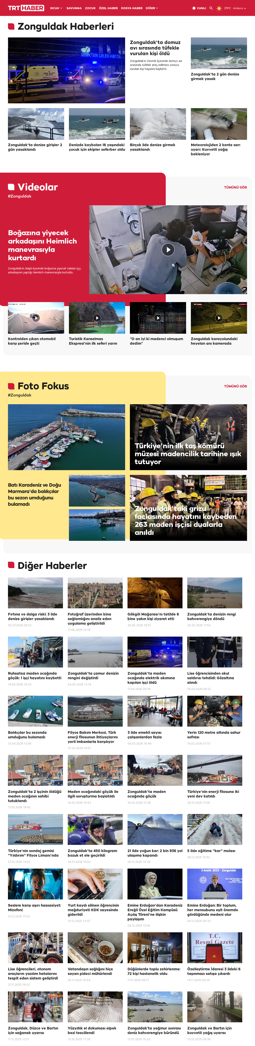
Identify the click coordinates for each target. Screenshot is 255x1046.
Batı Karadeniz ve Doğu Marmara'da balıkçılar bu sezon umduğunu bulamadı (34, 495)
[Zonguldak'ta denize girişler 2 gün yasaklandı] (36, 124)
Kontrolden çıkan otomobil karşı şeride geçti (32, 341)
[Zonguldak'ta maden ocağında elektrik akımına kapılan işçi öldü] (155, 652)
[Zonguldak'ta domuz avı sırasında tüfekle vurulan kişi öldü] (66, 70)
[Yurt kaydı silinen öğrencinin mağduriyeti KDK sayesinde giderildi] (95, 884)
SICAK (54, 8)
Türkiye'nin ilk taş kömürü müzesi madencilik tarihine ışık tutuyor (188, 454)
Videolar (38, 188)
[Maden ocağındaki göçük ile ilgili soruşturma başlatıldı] (95, 770)
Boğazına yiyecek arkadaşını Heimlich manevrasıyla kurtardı (42, 245)
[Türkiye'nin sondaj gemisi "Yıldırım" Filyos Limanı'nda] (35, 829)
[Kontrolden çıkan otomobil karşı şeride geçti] (36, 318)
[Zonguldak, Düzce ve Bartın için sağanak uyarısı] (35, 1006)
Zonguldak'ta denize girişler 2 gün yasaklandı (35, 147)
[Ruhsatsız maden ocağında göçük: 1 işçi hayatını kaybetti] (35, 652)
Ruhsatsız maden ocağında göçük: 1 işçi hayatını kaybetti (34, 676)
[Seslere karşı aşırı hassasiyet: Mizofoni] (35, 884)
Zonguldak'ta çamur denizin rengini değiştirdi (93, 676)
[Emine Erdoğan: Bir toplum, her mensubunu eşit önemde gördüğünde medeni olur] (214, 884)
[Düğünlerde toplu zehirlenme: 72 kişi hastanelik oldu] (155, 947)
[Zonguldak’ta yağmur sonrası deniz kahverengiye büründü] (155, 1006)
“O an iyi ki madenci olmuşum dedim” (156, 341)
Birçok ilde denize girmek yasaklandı (152, 147)
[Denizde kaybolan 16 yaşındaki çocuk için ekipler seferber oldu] (97, 124)
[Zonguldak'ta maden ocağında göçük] (155, 770)
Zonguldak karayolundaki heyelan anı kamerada (214, 341)
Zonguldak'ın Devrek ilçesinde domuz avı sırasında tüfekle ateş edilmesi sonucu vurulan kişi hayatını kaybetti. (156, 65)
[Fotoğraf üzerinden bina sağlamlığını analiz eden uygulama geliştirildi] (95, 592)
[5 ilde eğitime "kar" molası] (214, 829)
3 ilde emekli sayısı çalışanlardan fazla (145, 735)
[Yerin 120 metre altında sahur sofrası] (214, 711)
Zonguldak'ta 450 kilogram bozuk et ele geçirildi (92, 853)
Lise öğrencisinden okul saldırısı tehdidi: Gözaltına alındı (210, 678)
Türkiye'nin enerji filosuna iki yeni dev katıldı (213, 794)
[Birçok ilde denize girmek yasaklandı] (158, 124)
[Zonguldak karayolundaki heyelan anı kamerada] (219, 318)
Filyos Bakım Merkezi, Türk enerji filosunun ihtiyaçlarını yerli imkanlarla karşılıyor (93, 737)
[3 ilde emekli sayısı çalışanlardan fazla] (155, 711)
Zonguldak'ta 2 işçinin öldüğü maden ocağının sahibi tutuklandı (34, 796)
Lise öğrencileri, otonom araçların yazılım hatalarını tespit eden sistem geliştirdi (33, 973)
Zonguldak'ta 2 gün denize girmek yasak (215, 76)
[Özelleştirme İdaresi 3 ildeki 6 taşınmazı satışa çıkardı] (214, 947)
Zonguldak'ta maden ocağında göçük (147, 794)
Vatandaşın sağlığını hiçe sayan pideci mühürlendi (90, 971)
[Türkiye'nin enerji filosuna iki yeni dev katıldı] (214, 770)
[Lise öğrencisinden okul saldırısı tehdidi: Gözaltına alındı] (214, 652)
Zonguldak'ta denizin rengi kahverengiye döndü (211, 617)
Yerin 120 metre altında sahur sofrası (213, 735)
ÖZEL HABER (108, 8)
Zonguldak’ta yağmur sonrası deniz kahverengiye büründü (154, 1030)
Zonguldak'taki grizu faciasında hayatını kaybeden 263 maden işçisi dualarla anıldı (186, 521)
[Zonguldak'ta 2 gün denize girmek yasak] (219, 53)
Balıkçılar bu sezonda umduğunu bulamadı (27, 735)
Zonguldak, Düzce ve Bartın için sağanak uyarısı (33, 1030)
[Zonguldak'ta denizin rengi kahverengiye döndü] (214, 592)
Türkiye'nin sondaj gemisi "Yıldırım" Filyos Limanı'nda (33, 853)
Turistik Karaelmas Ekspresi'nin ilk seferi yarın (93, 341)
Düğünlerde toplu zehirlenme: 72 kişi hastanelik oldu (154, 971)
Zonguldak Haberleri (66, 27)
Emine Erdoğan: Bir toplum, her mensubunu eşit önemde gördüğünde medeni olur (212, 910)
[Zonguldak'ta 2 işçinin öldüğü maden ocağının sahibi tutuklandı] (35, 770)
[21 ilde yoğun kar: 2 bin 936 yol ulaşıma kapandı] (155, 829)
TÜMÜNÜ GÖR (235, 187)
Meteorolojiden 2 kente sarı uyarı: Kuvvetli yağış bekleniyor (215, 149)
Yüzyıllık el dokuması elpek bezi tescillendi (92, 1030)
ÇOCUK (90, 8)
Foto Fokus (43, 387)
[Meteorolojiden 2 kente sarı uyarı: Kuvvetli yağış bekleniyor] (219, 124)
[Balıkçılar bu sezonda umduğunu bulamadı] (35, 711)
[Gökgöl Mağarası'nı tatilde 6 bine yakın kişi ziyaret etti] (155, 592)
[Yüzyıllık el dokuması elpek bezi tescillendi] (95, 1006)
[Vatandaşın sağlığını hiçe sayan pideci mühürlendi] (95, 947)
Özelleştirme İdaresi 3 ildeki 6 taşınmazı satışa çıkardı (213, 971)
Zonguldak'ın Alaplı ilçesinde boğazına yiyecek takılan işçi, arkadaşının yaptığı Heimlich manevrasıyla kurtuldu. (44, 270)
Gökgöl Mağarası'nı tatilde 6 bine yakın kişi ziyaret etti (153, 617)
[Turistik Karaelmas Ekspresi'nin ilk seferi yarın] (97, 318)
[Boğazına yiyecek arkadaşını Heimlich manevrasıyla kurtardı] (168, 249)
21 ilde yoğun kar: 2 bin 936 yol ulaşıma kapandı (155, 853)
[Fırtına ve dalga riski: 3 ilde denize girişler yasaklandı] (35, 592)
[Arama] (212, 8)
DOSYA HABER (131, 8)
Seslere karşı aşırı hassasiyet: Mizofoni (34, 908)
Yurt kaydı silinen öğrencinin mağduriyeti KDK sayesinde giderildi (93, 910)
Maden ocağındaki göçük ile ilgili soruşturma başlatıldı (93, 794)
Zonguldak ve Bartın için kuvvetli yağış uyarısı (209, 1030)
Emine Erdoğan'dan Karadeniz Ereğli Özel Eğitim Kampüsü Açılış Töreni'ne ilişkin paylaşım (155, 912)
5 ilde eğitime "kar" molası (211, 851)
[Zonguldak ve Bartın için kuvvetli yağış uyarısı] (214, 1006)
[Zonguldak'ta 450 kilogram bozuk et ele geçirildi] (95, 829)
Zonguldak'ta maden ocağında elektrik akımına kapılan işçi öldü (151, 678)
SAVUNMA (74, 8)
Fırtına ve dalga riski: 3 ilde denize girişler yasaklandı (32, 617)
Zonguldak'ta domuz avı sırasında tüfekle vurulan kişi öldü (155, 48)
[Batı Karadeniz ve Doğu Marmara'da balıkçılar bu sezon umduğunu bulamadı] (66, 437)
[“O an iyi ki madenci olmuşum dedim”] (158, 318)
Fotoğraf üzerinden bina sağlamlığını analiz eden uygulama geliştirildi (89, 619)
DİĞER (150, 8)
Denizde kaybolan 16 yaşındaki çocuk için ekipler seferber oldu (97, 147)
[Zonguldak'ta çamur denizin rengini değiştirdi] (95, 652)
